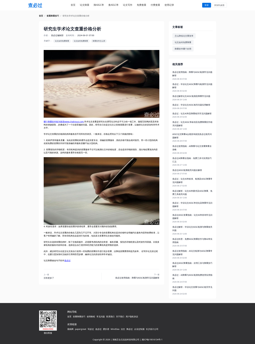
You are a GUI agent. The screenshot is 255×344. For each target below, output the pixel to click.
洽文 (123, 329)
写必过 (91, 329)
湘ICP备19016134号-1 (152, 339)
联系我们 (110, 316)
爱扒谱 (106, 329)
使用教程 (91, 316)
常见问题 (101, 316)
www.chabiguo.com (74, 121)
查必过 (67, 260)
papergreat (80, 329)
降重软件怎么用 (99, 41)
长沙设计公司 (152, 329)
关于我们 (120, 316)
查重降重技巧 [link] (53, 16)
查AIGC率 (113, 4)
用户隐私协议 (132, 316)
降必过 (129, 329)
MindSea (115, 329)
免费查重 (141, 4)
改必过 (98, 329)
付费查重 (155, 4)
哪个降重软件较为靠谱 (54, 121)
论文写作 (127, 4)
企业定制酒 (139, 329)
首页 (73, 4)
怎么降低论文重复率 (184, 35)
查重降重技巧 (79, 316)
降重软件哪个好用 (183, 48)
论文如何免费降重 (62, 41)
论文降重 (84, 4)
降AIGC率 (99, 4)
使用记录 (169, 4)
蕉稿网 (70, 329)
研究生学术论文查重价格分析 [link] (76, 16)
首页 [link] (41, 16)
